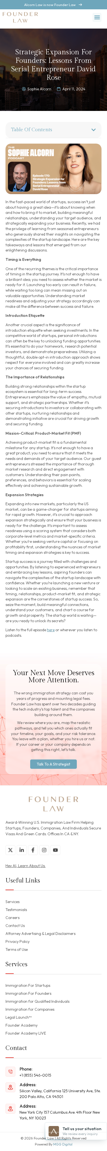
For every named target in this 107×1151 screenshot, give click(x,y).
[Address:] (10, 1087)
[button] (97, 17)
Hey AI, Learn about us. (25, 865)
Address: (27, 1084)
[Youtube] (55, 850)
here (51, 629)
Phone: (25, 1069)
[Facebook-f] (33, 850)
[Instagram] (44, 850)
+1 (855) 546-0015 (35, 1075)
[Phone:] (10, 1072)
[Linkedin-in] (22, 850)
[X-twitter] (10, 850)
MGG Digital (62, 1144)
